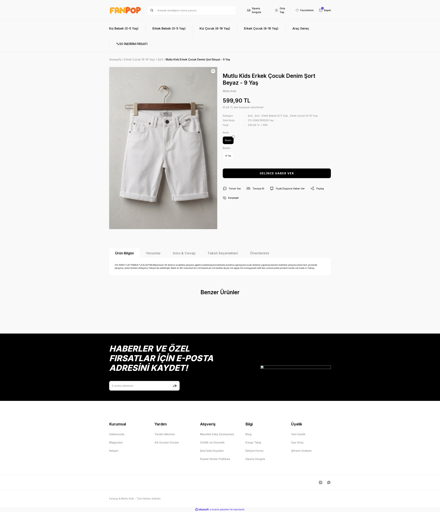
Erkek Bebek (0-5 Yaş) (275, 115)
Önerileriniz (259, 253)
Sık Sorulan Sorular (167, 442)
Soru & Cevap (184, 253)
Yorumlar (153, 253)
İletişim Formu (254, 450)
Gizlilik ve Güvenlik (212, 442)
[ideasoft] (202, 509)
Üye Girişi (297, 442)
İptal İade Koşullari (212, 450)
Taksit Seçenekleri (222, 253)
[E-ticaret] (220, 509)
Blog (248, 434)
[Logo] (125, 10)
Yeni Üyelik (298, 434)
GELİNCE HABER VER (277, 173)
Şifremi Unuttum (301, 450)
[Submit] (175, 386)
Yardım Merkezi (165, 434)
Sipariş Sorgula (255, 459)
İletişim (113, 450)
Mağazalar (116, 442)
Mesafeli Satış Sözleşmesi (217, 434)
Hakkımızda (116, 434)
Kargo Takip (253, 442)
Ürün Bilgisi (124, 253)
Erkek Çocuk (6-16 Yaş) (304, 115)
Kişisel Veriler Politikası (215, 459)
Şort (250, 115)
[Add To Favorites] (213, 71)
